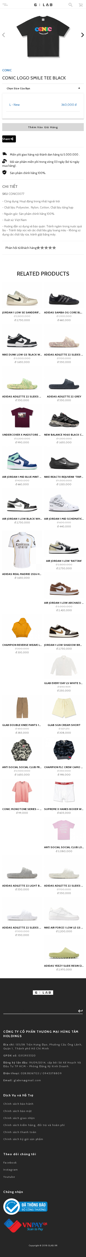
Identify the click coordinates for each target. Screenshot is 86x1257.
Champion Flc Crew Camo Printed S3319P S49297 (64, 767)
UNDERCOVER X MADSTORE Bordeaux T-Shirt (22, 434)
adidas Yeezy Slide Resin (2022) (64, 965)
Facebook (10, 1162)
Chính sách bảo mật (17, 1111)
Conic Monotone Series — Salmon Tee (22, 809)
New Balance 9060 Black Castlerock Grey (64, 434)
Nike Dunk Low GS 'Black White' (22, 354)
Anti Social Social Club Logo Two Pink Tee (64, 847)
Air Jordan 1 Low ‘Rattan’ (64, 560)
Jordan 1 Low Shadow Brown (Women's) (64, 644)
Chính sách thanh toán (19, 1132)
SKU (5, 194)
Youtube (9, 1176)
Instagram (10, 1169)
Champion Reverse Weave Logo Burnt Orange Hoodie (22, 644)
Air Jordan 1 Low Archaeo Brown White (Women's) (64, 602)
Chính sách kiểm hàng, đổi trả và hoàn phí (34, 1125)
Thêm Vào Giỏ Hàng (43, 127)
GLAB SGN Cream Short (64, 725)
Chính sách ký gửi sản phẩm (23, 1139)
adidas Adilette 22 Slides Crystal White (22, 927)
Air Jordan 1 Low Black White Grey (22, 518)
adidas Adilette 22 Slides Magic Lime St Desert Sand (22, 396)
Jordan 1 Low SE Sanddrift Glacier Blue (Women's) (22, 312)
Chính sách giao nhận (19, 1118)
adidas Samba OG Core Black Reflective (64, 312)
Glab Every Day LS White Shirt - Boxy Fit (64, 683)
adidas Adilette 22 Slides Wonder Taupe (64, 354)
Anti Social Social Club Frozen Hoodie (22, 767)
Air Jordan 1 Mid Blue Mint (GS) (22, 476)
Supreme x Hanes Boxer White (64, 809)
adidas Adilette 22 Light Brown (22, 885)
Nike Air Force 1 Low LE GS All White (64, 927)
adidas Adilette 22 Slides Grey (64, 885)
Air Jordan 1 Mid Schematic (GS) (64, 518)
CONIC (7, 70)
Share (6, 139)
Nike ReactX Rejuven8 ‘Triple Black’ (64, 476)
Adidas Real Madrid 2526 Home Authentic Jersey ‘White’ (22, 574)
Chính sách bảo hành (18, 1103)
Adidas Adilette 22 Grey (64, 396)
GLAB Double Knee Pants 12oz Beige (22, 725)
